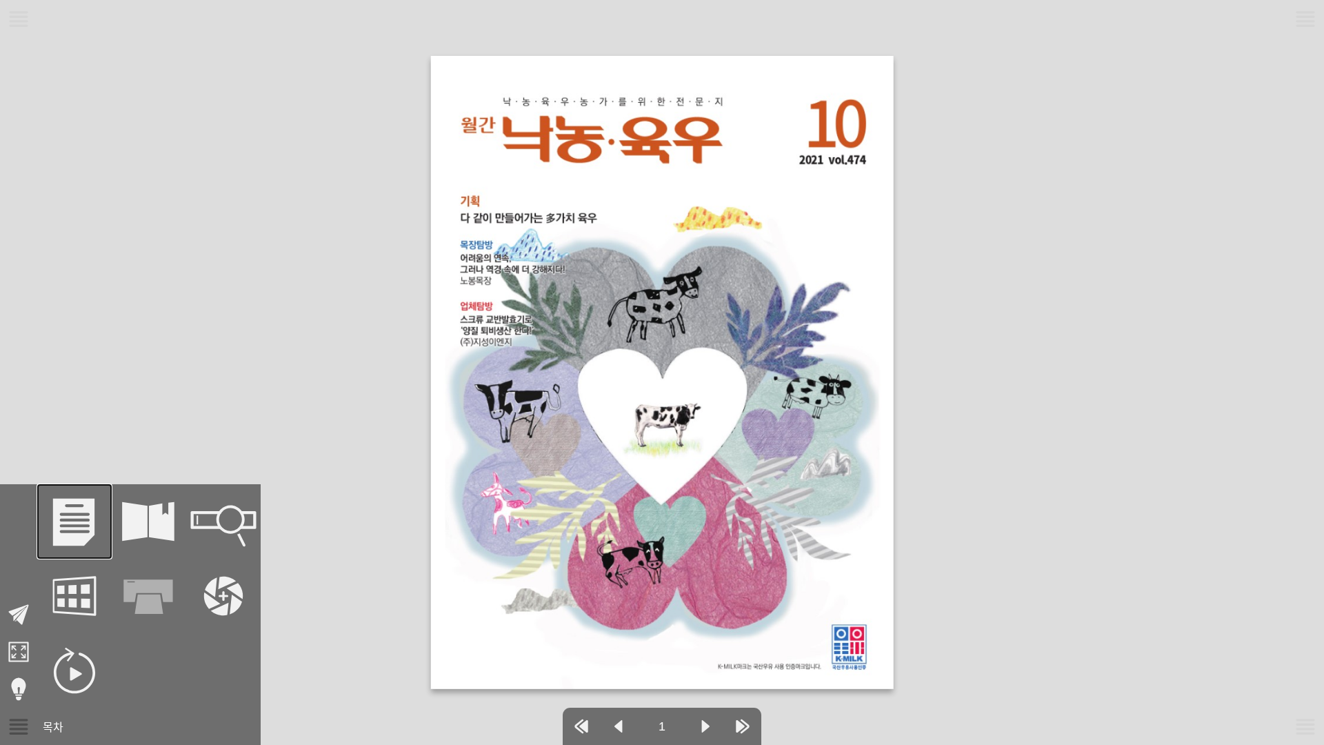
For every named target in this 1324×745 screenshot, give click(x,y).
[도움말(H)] (18, 689)
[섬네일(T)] (74, 596)
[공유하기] (18, 614)
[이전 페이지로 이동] (618, 726)
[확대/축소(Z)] (223, 596)
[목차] (74, 521)
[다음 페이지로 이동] (705, 726)
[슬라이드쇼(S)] (74, 670)
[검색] (223, 521)
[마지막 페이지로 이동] (742, 726)
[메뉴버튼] (18, 726)
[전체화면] (18, 651)
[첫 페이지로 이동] (581, 726)
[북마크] (149, 521)
